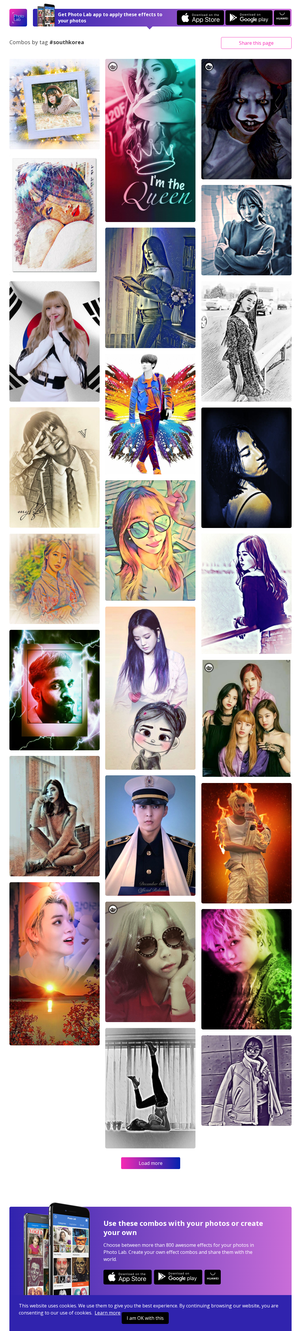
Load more (151, 1163)
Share (256, 43)
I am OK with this (145, 1318)
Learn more (108, 1313)
